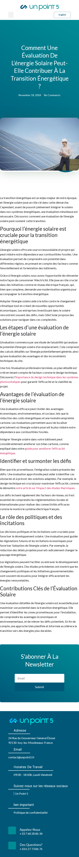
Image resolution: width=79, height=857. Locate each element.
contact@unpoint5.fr (21, 757)
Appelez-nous (30, 830)
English (62, 14)
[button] (10, 15)
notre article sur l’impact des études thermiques (45, 488)
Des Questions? (31, 845)
